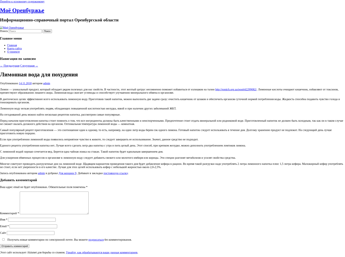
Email (4, 226)
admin (46, 83)
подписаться (96, 239)
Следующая (29, 65)
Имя (3, 219)
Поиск (4, 31)
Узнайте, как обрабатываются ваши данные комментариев (101, 252)
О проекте (13, 51)
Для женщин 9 (67, 173)
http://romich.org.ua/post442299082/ (236, 89)
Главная (12, 45)
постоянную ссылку (116, 173)
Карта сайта (14, 48)
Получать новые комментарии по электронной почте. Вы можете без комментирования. (69, 239)
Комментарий (9, 213)
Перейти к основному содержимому (22, 1)
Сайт (3, 232)
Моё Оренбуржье (22, 10)
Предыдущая (9, 65)
